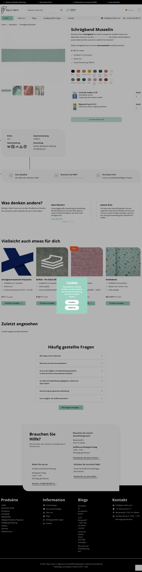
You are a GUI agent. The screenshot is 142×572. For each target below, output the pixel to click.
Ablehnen (72, 308)
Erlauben (71, 302)
